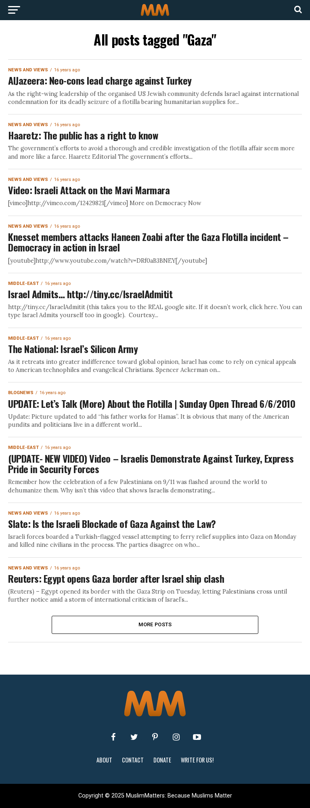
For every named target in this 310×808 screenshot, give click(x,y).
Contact (133, 760)
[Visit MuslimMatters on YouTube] (197, 737)
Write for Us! (197, 760)
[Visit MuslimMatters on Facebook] (113, 737)
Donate (162, 760)
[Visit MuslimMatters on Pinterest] (155, 737)
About (104, 760)
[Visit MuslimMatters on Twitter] (134, 737)
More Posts (155, 624)
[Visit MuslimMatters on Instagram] (176, 737)
